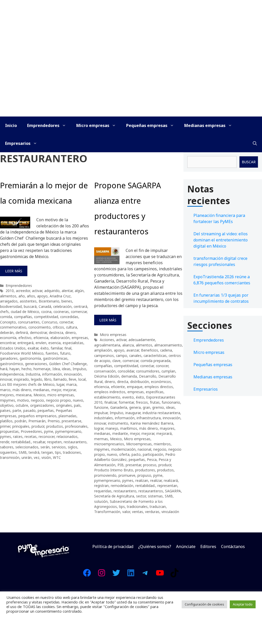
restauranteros (150, 490)
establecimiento (107, 397)
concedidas (69, 316)
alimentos (8, 296)
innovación (73, 374)
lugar (60, 384)
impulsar (101, 412)
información (52, 374)
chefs (4, 311)
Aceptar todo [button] (243, 604)
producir (37, 426)
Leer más (13, 271)
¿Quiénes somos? (154, 546)
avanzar (132, 350)
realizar (156, 480)
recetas (31, 436)
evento (128, 397)
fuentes (52, 353)
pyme (48, 431)
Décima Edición (106, 376)
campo (121, 355)
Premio (54, 420)
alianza (128, 345)
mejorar (69, 389)
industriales (103, 417)
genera (135, 407)
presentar (133, 464)
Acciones (107, 339)
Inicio (11, 125)
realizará (171, 480)
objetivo (7, 405)
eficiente (118, 386)
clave (116, 360)
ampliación (103, 350)
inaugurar (132, 412)
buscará (30, 306)
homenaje (42, 368)
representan (167, 485)
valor (126, 511)
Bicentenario (49, 301)
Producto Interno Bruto (113, 470)
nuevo (78, 400)
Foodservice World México (21, 353)
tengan (47, 452)
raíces (18, 436)
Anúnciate (185, 546)
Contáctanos (233, 546)
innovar (6, 379)
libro (47, 379)
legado (36, 379)
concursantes (29, 322)
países (5, 410)
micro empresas (60, 394)
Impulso (79, 368)
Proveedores (31, 431)
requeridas (103, 490)
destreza (56, 332)
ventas (137, 511)
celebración (62, 306)
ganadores (9, 358)
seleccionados (26, 447)
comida (6, 316)
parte (17, 410)
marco (5, 389)
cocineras (61, 311)
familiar (56, 348)
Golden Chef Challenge (68, 363)
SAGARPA (173, 490)
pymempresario (68, 431)
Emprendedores (43, 125)
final (67, 348)
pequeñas (46, 410)
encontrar (7, 342)
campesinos (104, 355)
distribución (139, 381)
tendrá (34, 452)
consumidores (147, 371)
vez (36, 457)
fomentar (126, 402)
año (21, 296)
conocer (162, 365)
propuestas (9, 431)
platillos (6, 420)
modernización (123, 449)
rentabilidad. (21, 441)
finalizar (110, 402)
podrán (20, 420)
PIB (120, 464)
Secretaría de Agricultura (114, 496)
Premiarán (37, 420)
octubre (22, 405)
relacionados (67, 436)
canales (135, 355)
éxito (44, 348)
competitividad (46, 316)
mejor (56, 389)
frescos (142, 402)
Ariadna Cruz (60, 296)
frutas (155, 402)
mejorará (164, 433)
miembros (162, 443)
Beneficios (149, 350)
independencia (12, 374)
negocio (37, 400)
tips (58, 452)
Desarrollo (147, 376)
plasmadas (68, 415)
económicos (161, 381)
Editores (208, 546)
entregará (25, 342)
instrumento (118, 423)
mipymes (7, 400)
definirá (22, 332)
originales (64, 405)
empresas (80, 337)
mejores (7, 394)
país (77, 405)
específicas (154, 391)
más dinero (22, 389)
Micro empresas (92, 125)
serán (45, 447)
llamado (60, 379)
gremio (158, 407)
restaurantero (75, 441)
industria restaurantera (161, 412)
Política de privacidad (112, 546)
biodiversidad (11, 306)
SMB (23, 452)
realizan (141, 480)
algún (79, 290)
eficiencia (41, 337)
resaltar (39, 441)
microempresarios (109, 443)
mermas (101, 438)
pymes (5, 436)
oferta (124, 454)
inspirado (21, 379)
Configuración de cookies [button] (204, 604)
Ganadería (118, 407)
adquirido (52, 290)
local (82, 379)
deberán (7, 332)
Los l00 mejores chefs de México (27, 384)
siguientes (8, 452)
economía (8, 337)
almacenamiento (168, 345)
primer (5, 426)
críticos (58, 327)
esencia (54, 342)
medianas (41, 389)
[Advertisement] (131, 78)
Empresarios (17, 143)
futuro (65, 353)
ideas (66, 368)
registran (101, 485)
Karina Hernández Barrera (151, 423)
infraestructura (149, 417)
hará (3, 368)
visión (46, 457)
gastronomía (30, 358)
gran (146, 407)
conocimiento (39, 327)
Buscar (249, 161)
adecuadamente (141, 339)
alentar (67, 290)
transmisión (9, 457)
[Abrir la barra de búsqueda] (255, 143)
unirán (26, 457)
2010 (10, 290)
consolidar (126, 371)
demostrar (38, 332)
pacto (136, 454)
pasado (29, 410)
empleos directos (159, 386)
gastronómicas (55, 358)
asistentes (28, 301)
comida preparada (155, 360)
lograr (98, 428)
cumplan (168, 371)
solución (101, 501)
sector (141, 496)
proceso (149, 464)
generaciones (36, 363)
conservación (105, 371)
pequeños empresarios (37, 415)
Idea (56, 368)
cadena (166, 350)
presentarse (71, 420)
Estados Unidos (13, 348)
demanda (129, 376)
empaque (135, 386)
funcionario (171, 402)
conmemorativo (13, 327)
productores (145, 470)
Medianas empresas (204, 125)
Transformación (107, 511)
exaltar (33, 348)
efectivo (24, 337)
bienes (66, 301)
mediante (120, 433)
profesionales (76, 426)
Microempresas (139, 443)
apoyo (42, 296)
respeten (54, 441)
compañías (23, 316)
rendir (4, 441)
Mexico (39, 394)
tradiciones (72, 452)
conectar (66, 322)
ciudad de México (25, 311)
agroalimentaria (107, 345)
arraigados (9, 301)
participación (153, 454)
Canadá (45, 306)
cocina (46, 311)
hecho (26, 368)
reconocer (46, 436)
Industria (33, 374)
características (155, 355)
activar (37, 290)
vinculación (170, 511)
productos (54, 426)
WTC (57, 457)
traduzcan (158, 506)
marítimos (128, 428)
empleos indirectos (109, 391)
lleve (72, 379)
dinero (70, 332)
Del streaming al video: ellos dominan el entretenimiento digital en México (220, 240)
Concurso (49, 322)
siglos (72, 447)
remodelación (122, 485)
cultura (71, 327)
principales (20, 426)
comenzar (79, 311)
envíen (41, 342)
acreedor (23, 290)
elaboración (60, 337)
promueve (126, 475)
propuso (144, 475)
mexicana (23, 394)
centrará (80, 306)
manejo (111, 428)
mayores (167, 428)
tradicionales (137, 506)
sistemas (155, 496)
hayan (14, 368)
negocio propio (58, 400)
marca (71, 384)
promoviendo (105, 475)
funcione (101, 407)
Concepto (8, 322)
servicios (59, 447)
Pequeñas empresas (146, 125)
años (31, 296)
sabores (6, 447)
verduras (152, 511)
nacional (144, 449)
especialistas (73, 342)
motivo (23, 400)
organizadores (42, 405)
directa (122, 381)
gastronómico (11, 363)
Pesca (152, 459)
